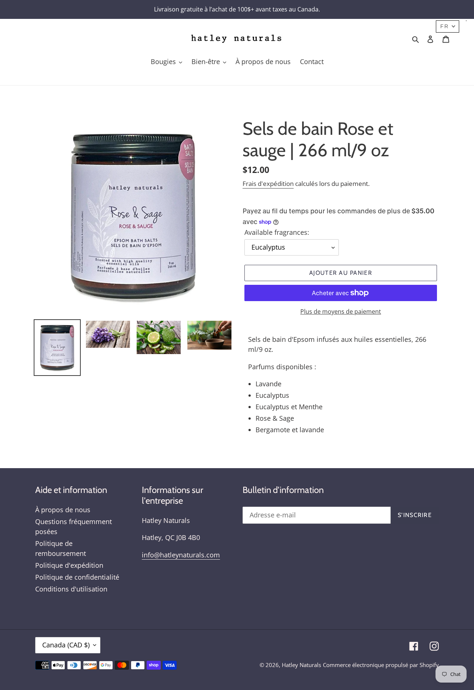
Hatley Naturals (301, 665)
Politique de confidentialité (77, 577)
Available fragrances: (276, 232)
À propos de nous (62, 509)
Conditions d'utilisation (71, 588)
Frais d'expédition (268, 183)
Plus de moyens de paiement (340, 311)
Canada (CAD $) (66, 644)
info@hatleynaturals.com (181, 554)
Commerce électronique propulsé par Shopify (381, 665)
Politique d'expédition (69, 565)
